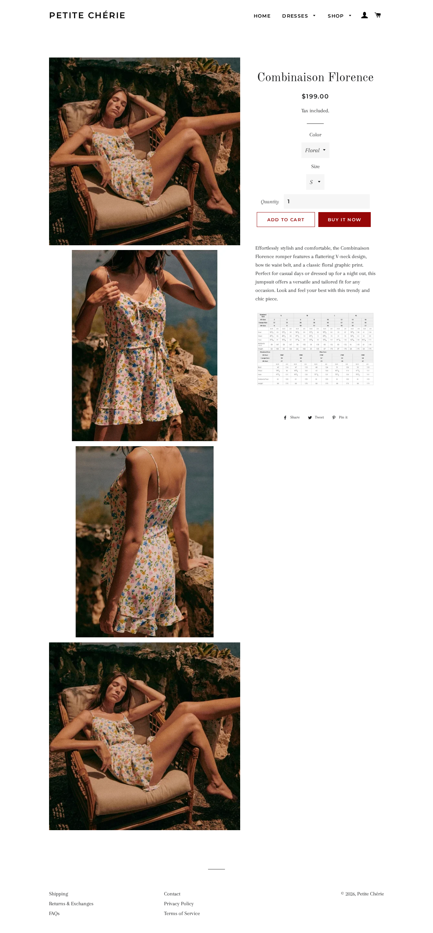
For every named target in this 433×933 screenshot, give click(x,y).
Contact (172, 894)
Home (262, 16)
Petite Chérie (87, 15)
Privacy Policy (179, 904)
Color (315, 135)
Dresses (296, 16)
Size (315, 166)
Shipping (58, 894)
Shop (337, 16)
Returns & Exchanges (71, 904)
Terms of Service (182, 913)
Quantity (270, 202)
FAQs (54, 913)
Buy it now (344, 219)
